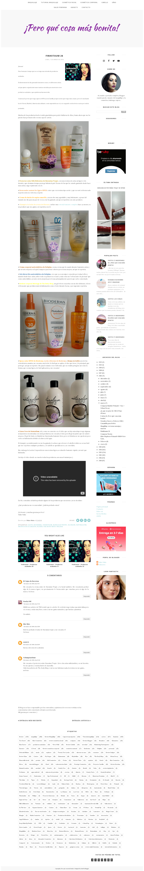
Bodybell (101, 819)
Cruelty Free (62, 768)
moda (37, 752)
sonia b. (26, 642)
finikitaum (47, 525)
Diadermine (37, 776)
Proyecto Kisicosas (49, 796)
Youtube (92, 815)
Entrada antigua (80, 720)
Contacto (99, 509)
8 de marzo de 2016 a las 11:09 (31, 644)
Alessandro (75, 804)
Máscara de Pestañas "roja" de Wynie (111, 188)
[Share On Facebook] (81, 520)
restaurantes (100, 835)
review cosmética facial (56, 741)
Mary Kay (50, 831)
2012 (100, 455)
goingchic (62, 788)
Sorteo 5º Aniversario (116, 337)
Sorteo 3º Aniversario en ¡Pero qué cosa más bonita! (116, 318)
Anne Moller (105, 796)
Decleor (48, 843)
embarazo (87, 835)
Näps (104, 800)
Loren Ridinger (41, 784)
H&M (73, 776)
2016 (100, 376)
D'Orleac (86, 807)
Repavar (61, 847)
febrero (103, 441)
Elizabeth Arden (24, 811)
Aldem (21, 839)
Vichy (95, 768)
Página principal (102, 507)
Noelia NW (27, 601)
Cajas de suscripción (69, 737)
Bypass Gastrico (38, 807)
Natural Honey (79, 831)
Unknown (101, 565)
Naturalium (81, 525)
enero (103, 444)
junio (102, 395)
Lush (53, 784)
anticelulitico (48, 788)
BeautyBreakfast (106, 772)
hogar (83, 796)
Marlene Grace (36, 831)
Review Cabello (70, 744)
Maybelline (75, 756)
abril (102, 400)
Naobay (78, 784)
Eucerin (118, 780)
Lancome (83, 827)
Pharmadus (22, 796)
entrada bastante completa (68, 204)
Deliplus (99, 748)
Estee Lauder (23, 827)
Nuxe (31, 847)
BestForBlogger (85, 868)
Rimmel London (24, 768)
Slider (40, 526)
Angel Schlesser (24, 819)
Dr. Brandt (106, 780)
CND (39, 823)
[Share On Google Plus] (85, 520)
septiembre (105, 387)
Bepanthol (55, 780)
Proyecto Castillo (98, 764)
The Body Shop (49, 526)
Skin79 (113, 776)
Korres (60, 827)
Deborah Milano (24, 752)
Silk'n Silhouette (24, 804)
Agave (30, 525)
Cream (75, 807)
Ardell (57, 819)
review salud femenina (92, 847)
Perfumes (22, 772)
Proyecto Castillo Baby (46, 847)
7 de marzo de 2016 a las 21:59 (31, 626)
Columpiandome (29, 658)
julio (102, 392)
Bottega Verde (68, 780)
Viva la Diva (44, 835)
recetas (67, 772)
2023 (100, 362)
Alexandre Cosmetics (44, 839)
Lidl (93, 827)
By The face (22, 807)
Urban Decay (114, 756)
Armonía (68, 819)
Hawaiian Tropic (60, 525)
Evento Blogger (87, 741)
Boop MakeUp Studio (25, 823)
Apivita (47, 819)
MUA (87, 792)
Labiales (84, 811)
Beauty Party (90, 772)
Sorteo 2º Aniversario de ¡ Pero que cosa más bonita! (116, 262)
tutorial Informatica (111, 847)
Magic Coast (110, 811)
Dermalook (93, 780)
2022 (100, 365)
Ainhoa (73, 788)
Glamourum (61, 756)
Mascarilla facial (24, 760)
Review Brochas (115, 764)
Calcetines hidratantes (95, 839)
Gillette (94, 843)
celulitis (49, 804)
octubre (103, 384)
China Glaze (63, 807)
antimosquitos (58, 835)
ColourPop (86, 823)
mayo (102, 398)
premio (38, 760)
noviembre (104, 381)
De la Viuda (36, 792)
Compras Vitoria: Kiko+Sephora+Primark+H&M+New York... (113, 436)
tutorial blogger (34, 764)
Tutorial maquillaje (88, 737)
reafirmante (61, 804)
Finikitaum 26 (105, 431)
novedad (84, 744)
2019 (100, 368)
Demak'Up (98, 807)
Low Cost (76, 792)
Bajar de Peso (23, 800)
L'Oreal (33, 748)
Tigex (33, 780)
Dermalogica (99, 823)
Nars (96, 792)
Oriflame (107, 792)
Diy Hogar (48, 756)
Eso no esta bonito (41, 811)
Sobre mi (99, 511)
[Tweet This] (77, 520)
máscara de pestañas (52, 772)
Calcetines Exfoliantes (75, 839)
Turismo (38, 804)
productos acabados (27, 526)
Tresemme (80, 815)
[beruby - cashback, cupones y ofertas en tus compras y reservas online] (111, 173)
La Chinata (64, 792)
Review (21, 737)
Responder (87, 596)
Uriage (33, 835)
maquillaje (34, 737)
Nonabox (102, 741)
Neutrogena (90, 784)
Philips (34, 796)
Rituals (63, 796)
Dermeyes (60, 843)
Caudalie (50, 823)
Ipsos (49, 827)
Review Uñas (23, 756)
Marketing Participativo (101, 744)
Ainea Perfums (114, 835)
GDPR (98, 516)
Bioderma (38, 525)
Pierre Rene (104, 784)
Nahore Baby (65, 784)
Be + (35, 800)
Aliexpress (85, 788)
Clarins (81, 780)
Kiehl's (104, 843)
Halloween (81, 800)
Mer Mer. (26, 624)
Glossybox (115, 741)
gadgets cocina (74, 847)
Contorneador (35, 843)
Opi (113, 831)
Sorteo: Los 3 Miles (115, 299)
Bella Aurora (108, 804)
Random (115, 737)
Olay (104, 831)
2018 (100, 370)
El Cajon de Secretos (31, 581)
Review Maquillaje (50, 737)
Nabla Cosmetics (35, 815)
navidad (38, 768)
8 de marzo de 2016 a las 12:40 (31, 660)
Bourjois (55, 800)
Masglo (21, 815)
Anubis (37, 819)
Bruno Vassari (23, 776)
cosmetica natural (71, 748)
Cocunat (73, 823)
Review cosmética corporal (51, 748)
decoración (104, 815)
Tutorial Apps (23, 788)
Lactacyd (71, 827)
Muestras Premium (98, 776)
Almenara (60, 839)
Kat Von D (93, 800)
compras (73, 741)
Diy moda (110, 807)
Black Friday (111, 788)
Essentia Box (50, 792)
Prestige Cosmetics (80, 764)
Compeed (22, 843)
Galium (84, 843)
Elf (65, 776)
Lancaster (97, 811)
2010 (100, 461)
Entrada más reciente (31, 720)
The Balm (22, 780)
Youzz (73, 796)
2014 (100, 450)
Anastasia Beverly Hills (91, 804)
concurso (96, 752)
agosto (103, 389)
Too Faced (22, 741)
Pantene (49, 815)
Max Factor (22, 744)
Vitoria (36, 788)
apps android (35, 772)
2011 (100, 458)
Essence (21, 748)
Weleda (59, 526)
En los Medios (101, 514)
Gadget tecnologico (59, 811)
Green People (38, 827)
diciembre (104, 378)
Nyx (86, 756)
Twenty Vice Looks (64, 752)
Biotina (90, 819)
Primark (116, 784)
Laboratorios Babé (61, 764)
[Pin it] (89, 520)
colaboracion (73, 835)
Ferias (65, 760)
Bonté (101, 760)
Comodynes (67, 800)
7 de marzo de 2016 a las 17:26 (31, 604)
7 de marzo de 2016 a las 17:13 (31, 583)
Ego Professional (52, 776)
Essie (111, 823)
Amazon (93, 796)
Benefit (49, 768)
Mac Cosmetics (114, 760)
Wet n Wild (56, 744)
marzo (103, 403)
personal (111, 748)
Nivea (21, 764)
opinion (90, 760)
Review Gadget (110, 752)
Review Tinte (77, 760)
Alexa (30, 839)
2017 (100, 373)
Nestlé (85, 768)
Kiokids (115, 843)
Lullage (103, 827)
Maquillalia (22, 831)
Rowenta (21, 835)
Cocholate (62, 823)
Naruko (21, 847)
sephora (48, 752)
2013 (100, 452)
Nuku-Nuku (102, 562)
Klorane (71, 525)
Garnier (74, 768)
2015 (100, 447)
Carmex (51, 807)
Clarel (47, 764)
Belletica (79, 819)
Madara (113, 827)
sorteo (104, 737)
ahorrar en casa (81, 752)
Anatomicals (98, 788)
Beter (44, 800)
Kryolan (73, 811)
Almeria (78, 772)
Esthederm (72, 843)
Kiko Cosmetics (37, 741)
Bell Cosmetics (51, 760)
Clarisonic (111, 839)
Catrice (36, 756)
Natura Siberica (64, 831)
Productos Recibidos (64, 815)
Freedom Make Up (24, 784)
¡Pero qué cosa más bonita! (67, 868)
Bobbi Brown (23, 792)
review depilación (108, 768)
